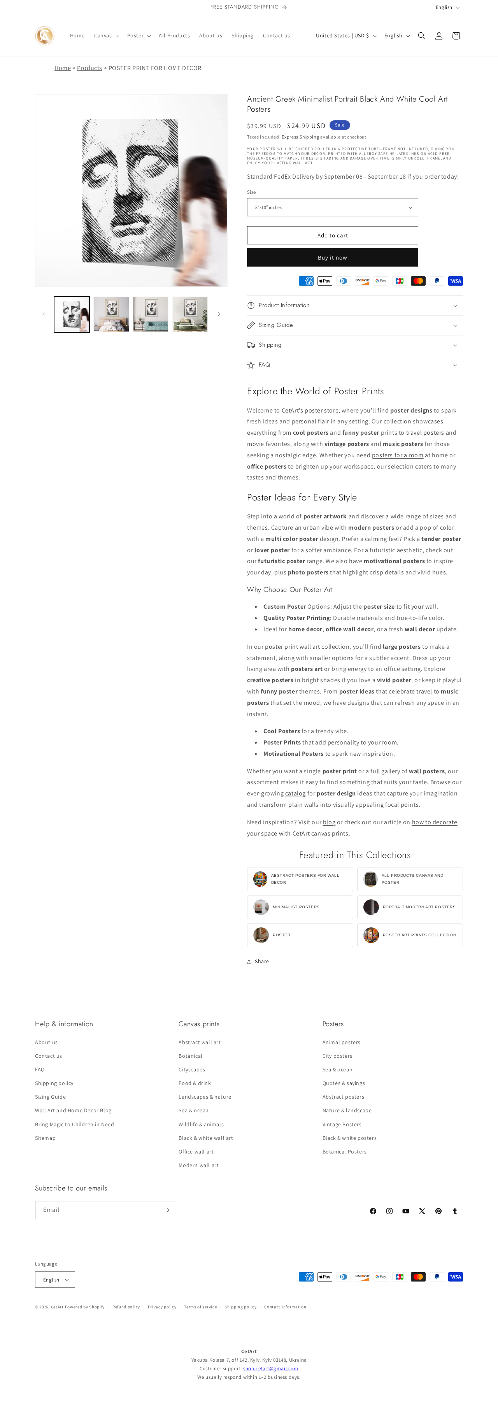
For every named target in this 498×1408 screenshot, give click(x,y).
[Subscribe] (166, 1210)
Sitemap (45, 1137)
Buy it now (332, 257)
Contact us (48, 1055)
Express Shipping (300, 137)
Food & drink (195, 1083)
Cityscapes (192, 1069)
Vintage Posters (342, 1124)
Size (251, 192)
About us (46, 1041)
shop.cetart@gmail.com (270, 1368)
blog (329, 822)
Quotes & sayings (344, 1083)
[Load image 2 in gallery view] (111, 314)
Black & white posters (350, 1137)
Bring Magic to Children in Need (74, 1124)
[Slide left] (43, 314)
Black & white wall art (206, 1137)
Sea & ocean (194, 1110)
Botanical (190, 1055)
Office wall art (196, 1151)
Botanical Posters (345, 1151)
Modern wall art (199, 1165)
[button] (106, 35)
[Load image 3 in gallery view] (150, 314)
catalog (295, 793)
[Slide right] (219, 314)
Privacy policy (162, 1307)
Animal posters (342, 1041)
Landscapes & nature (205, 1096)
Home (62, 68)
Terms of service (200, 1307)
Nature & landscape (347, 1110)
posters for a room (398, 455)
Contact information (285, 1307)
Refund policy (126, 1307)
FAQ (40, 1069)
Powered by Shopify (85, 1307)
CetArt (57, 1307)
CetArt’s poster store (310, 410)
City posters (337, 1055)
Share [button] (262, 961)
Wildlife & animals (201, 1124)
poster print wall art (292, 647)
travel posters (425, 432)
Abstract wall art (200, 1041)
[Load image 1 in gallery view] (71, 314)
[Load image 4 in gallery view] (190, 314)
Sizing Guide (50, 1096)
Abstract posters (344, 1096)
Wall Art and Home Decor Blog (73, 1110)
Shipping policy (54, 1083)
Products (89, 68)
